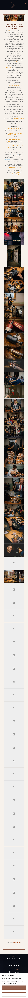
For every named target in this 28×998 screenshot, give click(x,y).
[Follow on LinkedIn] (12, 972)
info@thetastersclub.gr (14, 959)
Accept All (14, 987)
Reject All (14, 995)
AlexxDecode (17, 942)
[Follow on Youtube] (18, 972)
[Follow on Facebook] (9, 972)
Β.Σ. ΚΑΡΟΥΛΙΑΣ (14, 154)
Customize (14, 991)
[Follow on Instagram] (15, 972)
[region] (14, 985)
